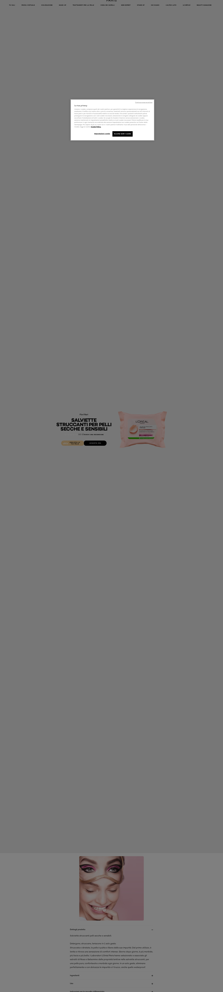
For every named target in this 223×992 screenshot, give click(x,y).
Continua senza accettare (143, 102)
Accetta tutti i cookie (122, 134)
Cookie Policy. (96, 127)
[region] (112, 120)
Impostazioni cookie (102, 134)
